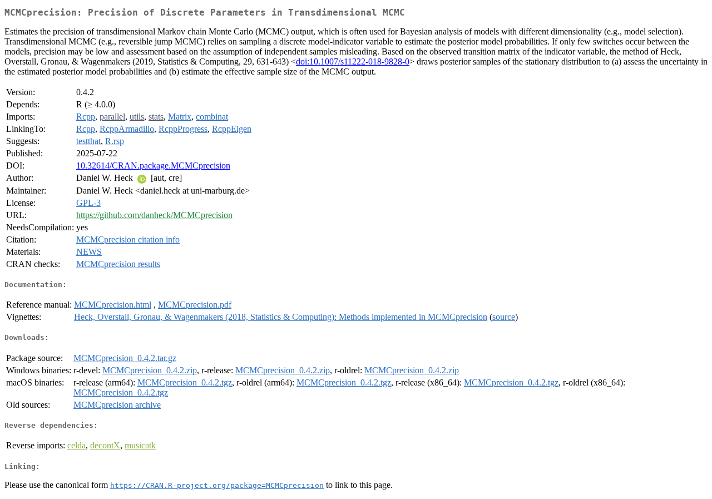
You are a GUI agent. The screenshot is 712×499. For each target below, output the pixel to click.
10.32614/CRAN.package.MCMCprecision (153, 165)
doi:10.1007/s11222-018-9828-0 (352, 61)
